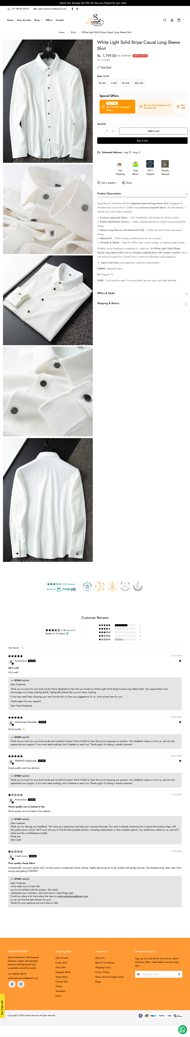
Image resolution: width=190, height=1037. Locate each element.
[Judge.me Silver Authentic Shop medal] (125, 586)
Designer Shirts (63, 972)
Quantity (101, 124)
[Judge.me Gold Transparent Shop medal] (100, 586)
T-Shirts (59, 986)
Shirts (73, 32)
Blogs (98, 981)
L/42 (114, 83)
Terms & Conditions (104, 962)
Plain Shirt (61, 967)
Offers (49, 20)
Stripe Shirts (61, 977)
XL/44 (125, 83)
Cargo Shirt (61, 962)
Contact (60, 20)
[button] (178, 20)
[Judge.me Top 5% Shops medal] (137, 586)
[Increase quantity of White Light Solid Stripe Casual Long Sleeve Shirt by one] (113, 131)
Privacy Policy (102, 972)
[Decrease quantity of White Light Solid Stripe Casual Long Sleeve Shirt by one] (100, 131)
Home (10, 20)
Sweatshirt (60, 991)
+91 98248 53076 (17, 974)
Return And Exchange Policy (109, 977)
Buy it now (142, 140)
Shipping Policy (103, 967)
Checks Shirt (62, 981)
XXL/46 (138, 83)
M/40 (102, 83)
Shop (37, 20)
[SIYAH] (95, 20)
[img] (15, 656)
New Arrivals (24, 20)
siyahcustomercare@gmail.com (73, 896)
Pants (58, 996)
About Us (99, 958)
